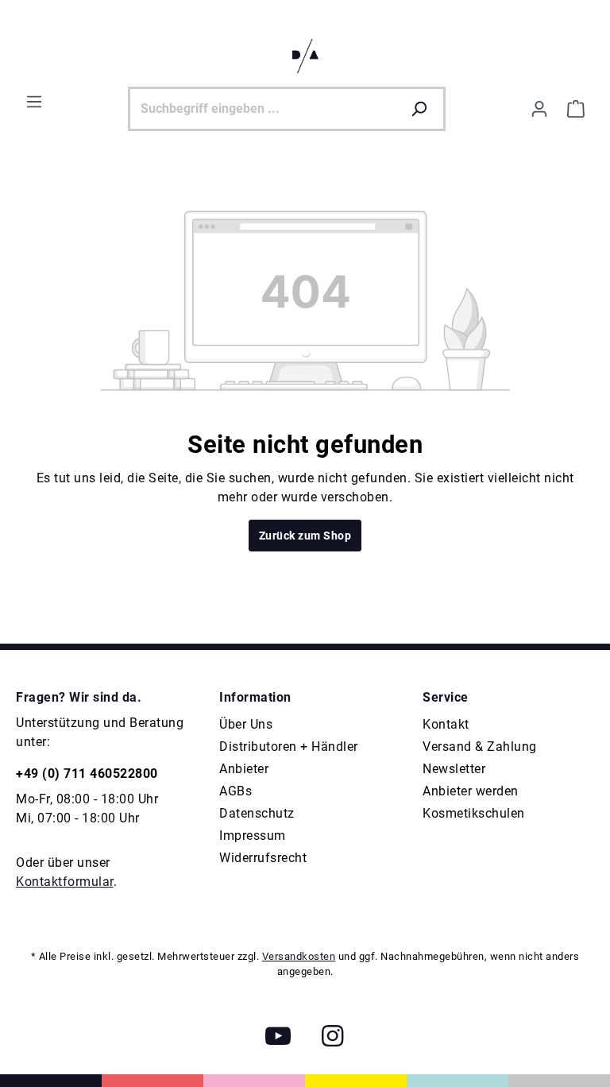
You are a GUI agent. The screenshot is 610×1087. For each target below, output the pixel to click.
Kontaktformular (65, 881)
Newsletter (454, 768)
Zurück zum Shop (305, 535)
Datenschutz (257, 813)
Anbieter (243, 768)
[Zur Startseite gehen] (305, 56)
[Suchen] (423, 109)
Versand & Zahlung (480, 746)
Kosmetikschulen (474, 813)
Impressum (252, 835)
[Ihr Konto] (539, 109)
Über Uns (245, 724)
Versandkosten (299, 956)
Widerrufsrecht (263, 857)
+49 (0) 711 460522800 (87, 773)
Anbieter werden (471, 791)
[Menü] (34, 102)
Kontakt (446, 724)
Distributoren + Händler (288, 746)
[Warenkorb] (576, 109)
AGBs (235, 791)
